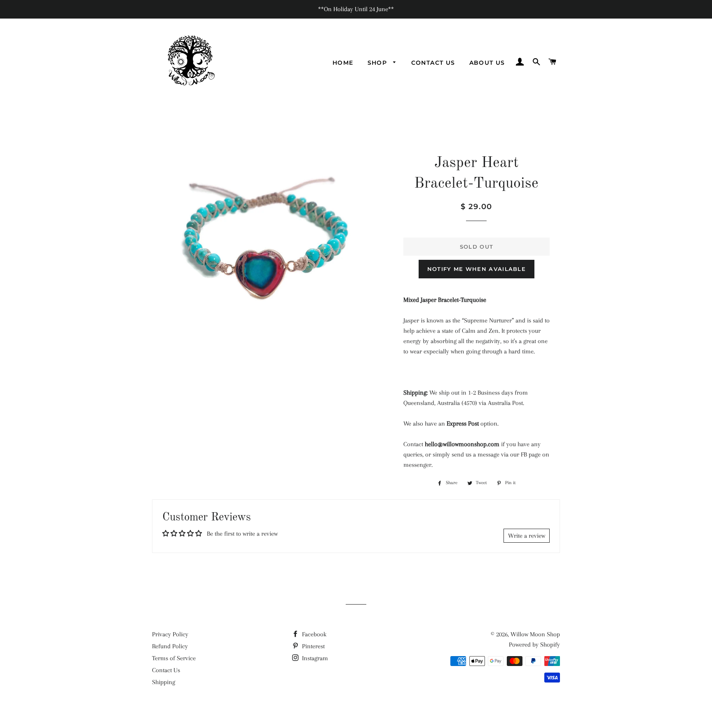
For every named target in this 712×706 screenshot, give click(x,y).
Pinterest (312, 646)
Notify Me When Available (476, 269)
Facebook (313, 634)
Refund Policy (170, 646)
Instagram (314, 658)
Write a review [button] (526, 535)
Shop (378, 62)
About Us (487, 62)
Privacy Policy (170, 634)
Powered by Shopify (534, 644)
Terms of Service (174, 658)
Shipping (163, 682)
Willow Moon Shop (535, 634)
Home (343, 62)
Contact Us (433, 62)
